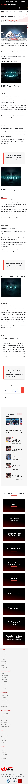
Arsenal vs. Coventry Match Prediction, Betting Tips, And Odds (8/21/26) (16, 467)
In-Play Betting (4, 706)
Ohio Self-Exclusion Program (14, 778)
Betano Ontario (4, 686)
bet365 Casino (4, 754)
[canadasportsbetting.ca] (8, 5)
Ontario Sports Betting (5, 700)
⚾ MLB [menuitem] (22, 8)
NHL (7, 11)
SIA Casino (3, 756)
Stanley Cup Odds (4, 715)
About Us (3, 733)
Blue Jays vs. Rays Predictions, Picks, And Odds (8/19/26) (17, 458)
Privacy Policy (3, 738)
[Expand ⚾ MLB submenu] (24, 8)
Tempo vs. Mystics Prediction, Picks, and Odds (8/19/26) (17, 449)
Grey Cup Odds (4, 718)
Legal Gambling (4, 699)
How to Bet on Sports (5, 704)
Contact (2, 742)
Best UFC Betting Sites (15, 390)
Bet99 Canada (3, 677)
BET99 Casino (3, 762)
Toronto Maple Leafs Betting (6, 724)
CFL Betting (3, 659)
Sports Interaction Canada (6, 683)
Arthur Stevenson (13, 20)
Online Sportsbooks (5, 720)
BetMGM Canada (4, 679)
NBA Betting (3, 657)
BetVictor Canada (4, 675)
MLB (15, 11)
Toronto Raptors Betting (5, 726)
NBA (11, 11)
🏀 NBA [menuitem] (15, 8)
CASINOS (2, 749)
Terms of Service (4, 734)
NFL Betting (3, 652)
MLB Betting (3, 661)
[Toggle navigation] (26, 4)
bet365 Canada (4, 673)
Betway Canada (4, 681)
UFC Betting (3, 655)
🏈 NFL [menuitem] (9, 8)
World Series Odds (4, 716)
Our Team (3, 736)
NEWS (2, 11)
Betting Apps (3, 697)
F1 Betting (3, 665)
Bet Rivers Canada (4, 684)
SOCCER (20, 11)
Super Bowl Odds (4, 713)
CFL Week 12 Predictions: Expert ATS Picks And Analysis (17, 440)
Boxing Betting (4, 667)
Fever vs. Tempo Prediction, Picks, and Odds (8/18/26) (17, 477)
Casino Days (3, 750)
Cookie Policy (3, 740)
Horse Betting (3, 663)
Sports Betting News (5, 702)
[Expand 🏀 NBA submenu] (18, 8)
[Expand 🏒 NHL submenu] (6, 8)
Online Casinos (4, 722)
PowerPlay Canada (4, 688)
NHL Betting (3, 654)
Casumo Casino (4, 758)
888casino (3, 760)
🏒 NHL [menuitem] (3, 8)
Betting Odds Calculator (5, 695)
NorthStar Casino (4, 752)
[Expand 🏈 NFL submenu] (12, 8)
